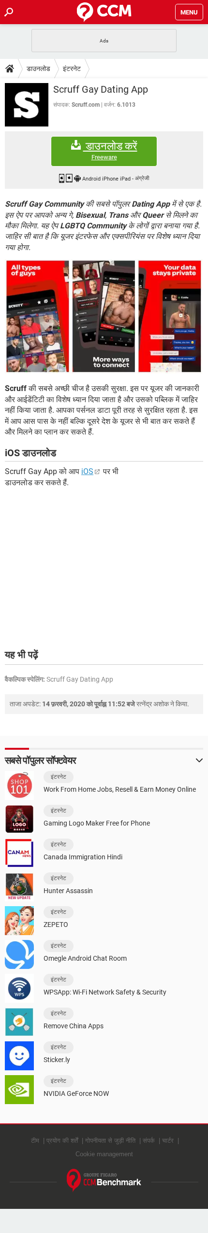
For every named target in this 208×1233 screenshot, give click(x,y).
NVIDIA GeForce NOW (76, 1093)
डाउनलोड (38, 68)
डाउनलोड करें (110, 150)
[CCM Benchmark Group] (104, 1180)
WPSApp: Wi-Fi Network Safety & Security (105, 992)
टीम (35, 1140)
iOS (87, 471)
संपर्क (149, 1140)
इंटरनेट (72, 68)
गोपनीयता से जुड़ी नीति (110, 1140)
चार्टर (168, 1140)
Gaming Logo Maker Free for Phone (97, 823)
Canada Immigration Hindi (83, 857)
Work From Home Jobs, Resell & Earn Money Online (120, 789)
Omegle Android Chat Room (85, 958)
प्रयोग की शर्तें (62, 1140)
